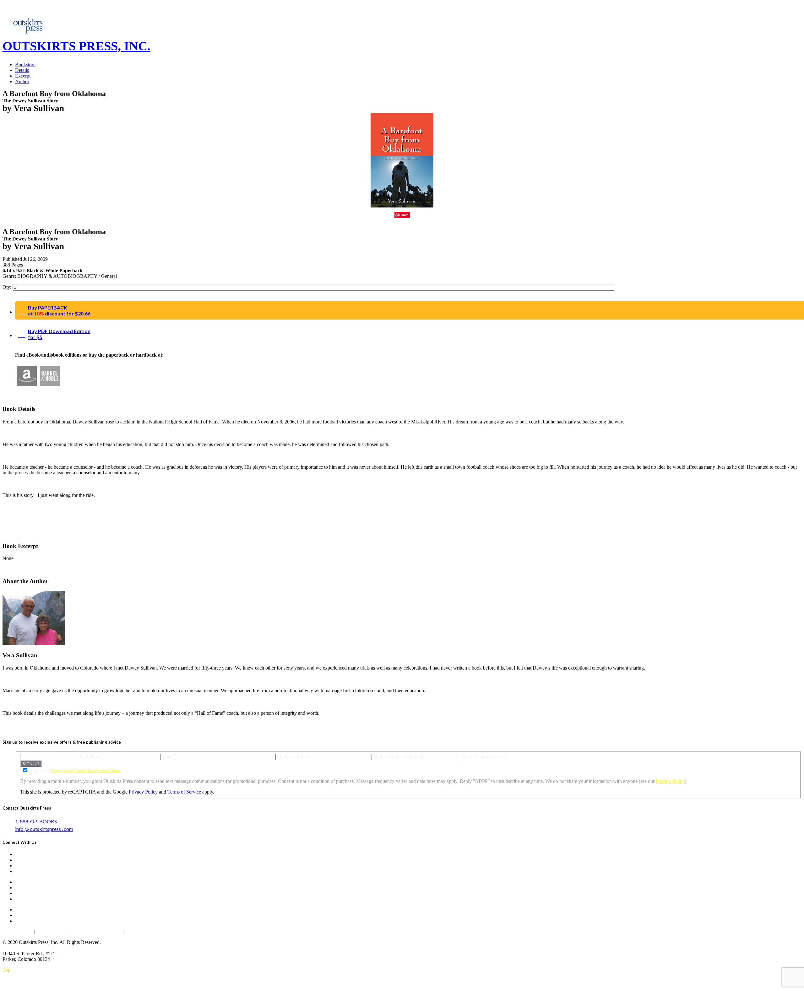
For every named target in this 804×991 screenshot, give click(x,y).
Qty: (8, 287)
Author (22, 81)
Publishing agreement (149, 931)
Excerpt (22, 75)
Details (22, 70)
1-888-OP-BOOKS (36, 821)
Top (6, 969)
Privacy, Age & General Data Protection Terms (85, 771)
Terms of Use (51, 931)
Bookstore (25, 64)
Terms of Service (184, 791)
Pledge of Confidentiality (96, 931)
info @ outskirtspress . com (44, 829)
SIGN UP (31, 763)
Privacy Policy (670, 781)
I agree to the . (75, 771)
